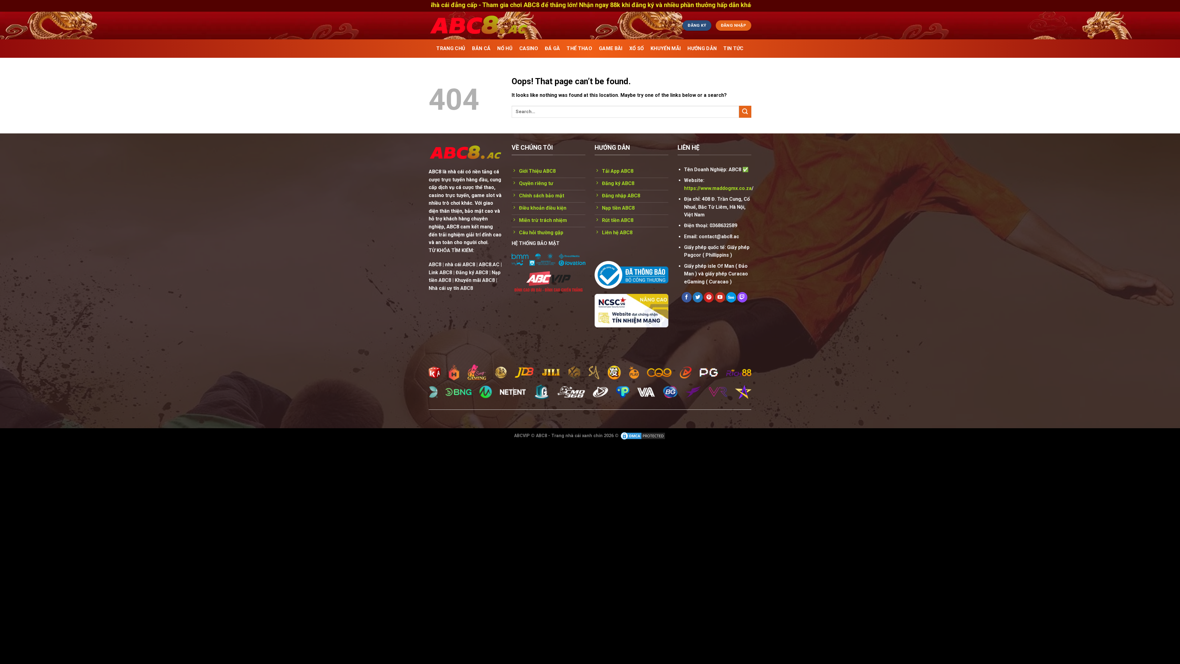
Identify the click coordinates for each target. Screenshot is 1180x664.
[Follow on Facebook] (687, 297)
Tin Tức (733, 48)
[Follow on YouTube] (720, 297)
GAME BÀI (611, 48)
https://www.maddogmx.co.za (718, 188)
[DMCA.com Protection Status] (643, 435)
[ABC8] (536, 25)
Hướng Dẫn (702, 48)
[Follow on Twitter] (698, 297)
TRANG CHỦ (450, 48)
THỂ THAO (579, 48)
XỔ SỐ (636, 48)
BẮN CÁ (481, 48)
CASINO (528, 48)
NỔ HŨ (505, 48)
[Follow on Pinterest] (709, 297)
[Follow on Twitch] (742, 297)
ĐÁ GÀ (552, 48)
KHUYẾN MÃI (666, 48)
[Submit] (745, 112)
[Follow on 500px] (731, 297)
